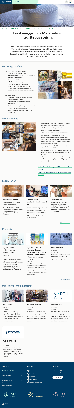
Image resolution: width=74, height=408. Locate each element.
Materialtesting (57, 200)
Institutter (7, 28)
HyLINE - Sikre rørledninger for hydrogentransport (10, 250)
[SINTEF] (6, 2)
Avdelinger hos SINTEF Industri (26, 28)
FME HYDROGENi (9, 341)
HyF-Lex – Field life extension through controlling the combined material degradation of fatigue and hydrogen (36, 252)
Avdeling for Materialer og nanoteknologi (43, 28)
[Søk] (15, 2)
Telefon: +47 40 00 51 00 (8, 370)
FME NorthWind (57, 304)
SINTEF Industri (14, 28)
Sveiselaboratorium (10, 200)
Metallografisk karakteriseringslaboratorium (37, 202)
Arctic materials (57, 248)
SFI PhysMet (7, 304)
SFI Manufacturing (34, 304)
